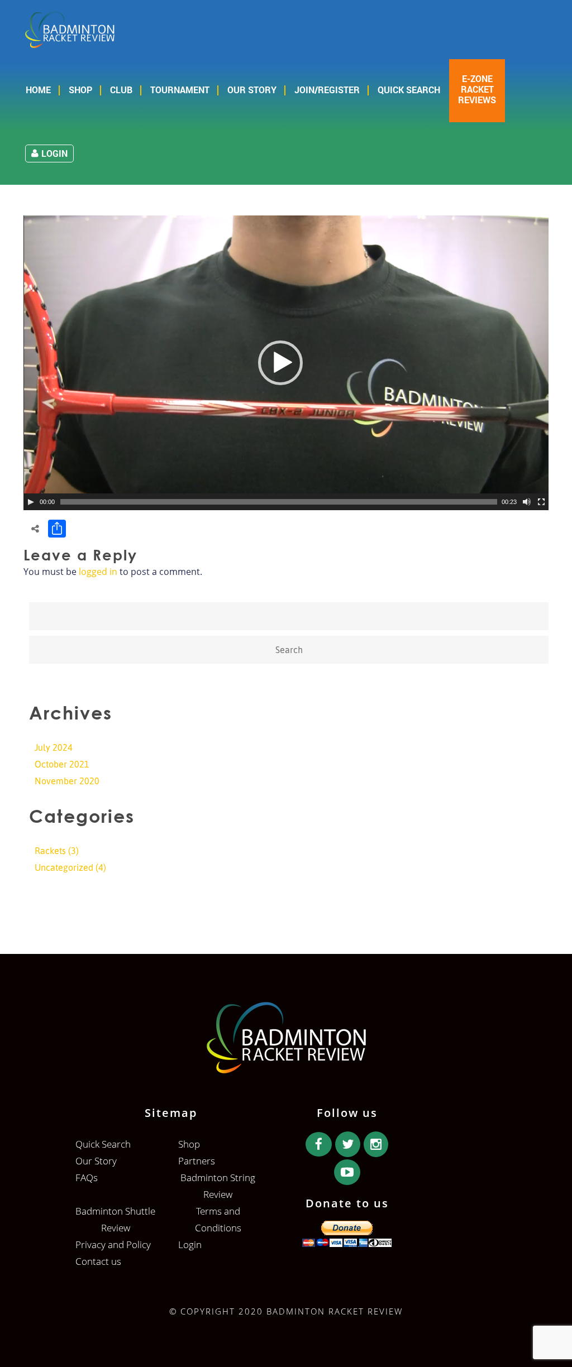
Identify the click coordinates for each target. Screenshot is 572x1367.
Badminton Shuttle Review (115, 1219)
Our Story (252, 89)
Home (38, 89)
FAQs (86, 1177)
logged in (98, 571)
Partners (196, 1160)
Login (54, 153)
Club (121, 89)
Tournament (179, 89)
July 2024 (54, 747)
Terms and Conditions (218, 1219)
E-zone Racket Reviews (477, 89)
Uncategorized (64, 867)
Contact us (98, 1261)
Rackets (50, 850)
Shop (80, 89)
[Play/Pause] (30, 501)
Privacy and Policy (113, 1244)
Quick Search (409, 89)
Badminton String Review (217, 1186)
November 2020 (67, 780)
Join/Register (327, 89)
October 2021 (62, 764)
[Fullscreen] (541, 501)
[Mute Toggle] (526, 501)
